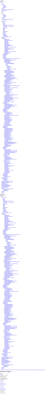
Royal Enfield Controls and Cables (9, 129)
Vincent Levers (6, 169)
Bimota (4, 23)
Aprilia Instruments (7, 49)
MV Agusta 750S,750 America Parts (7, 125)
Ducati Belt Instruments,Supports (8, 255)
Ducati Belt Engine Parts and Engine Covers (10, 71)
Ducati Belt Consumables (7, 62)
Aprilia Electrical (6, 43)
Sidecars (3, 37)
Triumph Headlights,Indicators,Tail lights (9, 143)
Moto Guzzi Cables (7, 116)
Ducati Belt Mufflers (8, 73)
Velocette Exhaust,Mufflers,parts (8, 158)
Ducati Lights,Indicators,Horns (9, 92)
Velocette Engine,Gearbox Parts (8, 333)
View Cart (1, 2)
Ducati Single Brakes (7, 103)
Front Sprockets (9, 66)
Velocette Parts (5, 155)
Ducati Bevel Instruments (7, 100)
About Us (3, 4)
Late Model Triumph (5, 31)
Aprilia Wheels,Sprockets (7, 52)
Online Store (1, 385)
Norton (4, 33)
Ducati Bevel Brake (7, 88)
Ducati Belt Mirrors (7, 81)
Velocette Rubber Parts (7, 160)
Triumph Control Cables (7, 137)
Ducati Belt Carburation (7, 61)
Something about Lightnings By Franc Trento (8, 9)
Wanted (4, 6)
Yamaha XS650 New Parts (8, 176)
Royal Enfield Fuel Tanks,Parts (8, 130)
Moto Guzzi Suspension (7, 124)
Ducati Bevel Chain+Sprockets (8, 89)
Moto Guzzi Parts (5, 111)
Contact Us (3, 8)
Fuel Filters (8, 69)
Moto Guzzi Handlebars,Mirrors (8, 120)
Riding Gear (4, 179)
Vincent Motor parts (7, 170)
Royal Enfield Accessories (8, 133)
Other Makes (4, 34)
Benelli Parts (4, 55)
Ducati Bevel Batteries (7, 86)
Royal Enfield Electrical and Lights (9, 304)
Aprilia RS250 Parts (7, 39)
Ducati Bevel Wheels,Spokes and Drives (9, 101)
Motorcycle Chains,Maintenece (5, 186)
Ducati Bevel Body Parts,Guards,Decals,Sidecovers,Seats (11, 87)
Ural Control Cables (7, 153)
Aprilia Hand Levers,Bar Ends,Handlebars (9, 26)
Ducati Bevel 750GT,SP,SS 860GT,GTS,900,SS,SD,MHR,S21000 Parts (11, 85)
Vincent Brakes (6, 164)
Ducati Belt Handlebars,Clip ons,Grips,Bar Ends (11, 78)
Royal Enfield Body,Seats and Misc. (9, 131)
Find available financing (3, 389)
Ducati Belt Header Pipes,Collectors (10, 72)
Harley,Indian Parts (5, 109)
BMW (4, 24)
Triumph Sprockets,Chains (8, 145)
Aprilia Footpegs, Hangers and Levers (9, 45)
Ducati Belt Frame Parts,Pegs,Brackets (9, 75)
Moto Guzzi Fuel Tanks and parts (8, 295)
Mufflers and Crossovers (9, 113)
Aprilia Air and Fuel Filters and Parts (9, 40)
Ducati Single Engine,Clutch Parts (8, 104)
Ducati (4, 27)
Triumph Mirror (6, 144)
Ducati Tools (6, 84)
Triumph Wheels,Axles (7, 146)
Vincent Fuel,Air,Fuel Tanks (8, 166)
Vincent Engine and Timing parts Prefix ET (9, 165)
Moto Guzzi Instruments (7, 121)
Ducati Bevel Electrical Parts (8, 91)
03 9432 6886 (1, 1)
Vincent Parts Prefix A (7, 162)
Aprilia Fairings (6, 46)
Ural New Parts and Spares (8, 149)
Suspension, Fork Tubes (4, 187)
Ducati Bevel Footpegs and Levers (8, 96)
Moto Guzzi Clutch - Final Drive (8, 117)
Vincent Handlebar (7, 168)
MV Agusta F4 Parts (5, 126)
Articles (2, 18)
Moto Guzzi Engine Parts (7, 118)
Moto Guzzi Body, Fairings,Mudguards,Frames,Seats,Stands (11, 115)
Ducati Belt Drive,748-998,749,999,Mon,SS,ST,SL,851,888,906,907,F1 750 (12, 58)
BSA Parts (4, 56)
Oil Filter (8, 68)
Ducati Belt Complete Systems (9, 74)
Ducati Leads (7, 93)
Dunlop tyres (6, 190)
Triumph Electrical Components (8, 138)
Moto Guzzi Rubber (7, 123)
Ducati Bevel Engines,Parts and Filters (9, 95)
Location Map (4, 5)
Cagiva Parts (4, 57)
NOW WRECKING (4, 353)
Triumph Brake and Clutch (8, 135)
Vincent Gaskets (6, 167)
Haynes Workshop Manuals (5, 184)
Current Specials (3, 183)
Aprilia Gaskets (6, 47)
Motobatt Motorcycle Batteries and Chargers (7, 185)
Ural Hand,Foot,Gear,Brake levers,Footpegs (10, 152)
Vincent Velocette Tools (7, 172)
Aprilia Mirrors (6, 226)
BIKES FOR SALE (4, 197)
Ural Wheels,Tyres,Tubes (7, 150)
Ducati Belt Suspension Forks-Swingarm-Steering (10, 82)
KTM (3, 30)
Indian (4, 29)
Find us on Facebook (2, 388)
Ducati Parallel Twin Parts (6, 284)
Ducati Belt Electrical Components (8, 246)
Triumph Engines (7, 140)
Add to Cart (1, 374)
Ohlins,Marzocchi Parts (5, 110)
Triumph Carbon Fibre (7, 136)
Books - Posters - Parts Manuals (5, 181)
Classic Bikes (4, 25)
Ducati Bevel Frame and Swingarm (9, 97)
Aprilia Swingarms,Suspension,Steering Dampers (10, 51)
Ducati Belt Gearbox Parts (8, 76)
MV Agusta (4, 32)
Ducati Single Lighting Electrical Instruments (10, 106)
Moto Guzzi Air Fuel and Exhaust (8, 112)
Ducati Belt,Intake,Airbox (7, 80)
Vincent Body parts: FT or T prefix (9, 163)
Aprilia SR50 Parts (7, 53)
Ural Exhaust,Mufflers (7, 154)
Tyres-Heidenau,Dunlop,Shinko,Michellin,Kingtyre (7, 188)
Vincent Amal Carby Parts (8, 161)
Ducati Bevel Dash (7, 90)
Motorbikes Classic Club (3, 384)
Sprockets (7, 65)
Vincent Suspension (7, 171)
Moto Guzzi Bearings (7, 114)
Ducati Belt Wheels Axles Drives (8, 83)
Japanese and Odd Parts (6, 173)
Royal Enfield (4, 35)
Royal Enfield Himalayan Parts (8, 132)
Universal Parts (5, 147)
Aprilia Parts (4, 38)
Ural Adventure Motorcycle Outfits (7, 36)
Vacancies (4, 7)
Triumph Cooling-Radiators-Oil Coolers (9, 313)
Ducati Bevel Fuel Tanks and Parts (8, 98)
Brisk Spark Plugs (5, 175)
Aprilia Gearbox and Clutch (8, 48)
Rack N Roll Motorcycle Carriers (5, 362)
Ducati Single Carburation (8, 107)
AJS (3, 22)
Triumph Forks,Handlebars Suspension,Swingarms (10, 142)
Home (2, 13)
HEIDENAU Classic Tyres (6, 189)
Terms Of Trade (5, 16)
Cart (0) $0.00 (1, 195)
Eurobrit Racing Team (4, 10)
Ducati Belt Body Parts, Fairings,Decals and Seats (10, 235)
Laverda (4, 206)
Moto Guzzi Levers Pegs (7, 122)
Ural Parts (4, 324)
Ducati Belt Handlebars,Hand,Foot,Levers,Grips (10, 77)
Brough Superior (5, 54)
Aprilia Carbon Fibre (7, 42)
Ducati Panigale (5, 102)
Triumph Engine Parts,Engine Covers (9, 139)
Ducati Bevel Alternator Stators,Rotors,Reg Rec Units (12, 94)
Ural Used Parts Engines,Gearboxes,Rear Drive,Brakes (11, 151)
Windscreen (3, 191)
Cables (7, 64)
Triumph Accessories (7, 134)
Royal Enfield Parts (5, 127)
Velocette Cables (6, 156)
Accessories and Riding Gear (5, 178)
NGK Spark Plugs (5, 174)
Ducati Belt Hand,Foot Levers (9, 79)
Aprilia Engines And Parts (8, 44)
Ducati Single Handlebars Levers (8, 105)
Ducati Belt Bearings (7, 59)
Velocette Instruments (7, 159)
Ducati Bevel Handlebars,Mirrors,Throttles (9, 275)
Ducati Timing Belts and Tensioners (10, 63)
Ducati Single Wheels (7, 108)
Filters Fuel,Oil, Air (8, 67)
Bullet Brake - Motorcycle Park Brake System (7, 182)
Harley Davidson (5, 28)
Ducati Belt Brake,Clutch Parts (8, 60)
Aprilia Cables (6, 217)
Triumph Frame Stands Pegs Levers (9, 141)
